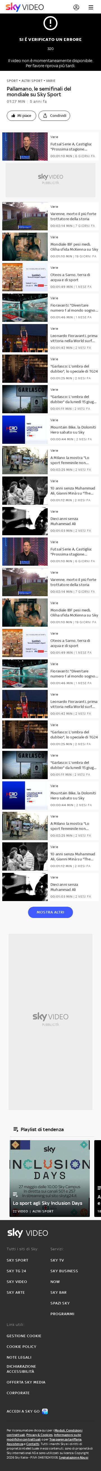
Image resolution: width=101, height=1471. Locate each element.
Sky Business (64, 1271)
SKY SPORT (17, 1260)
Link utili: (15, 1325)
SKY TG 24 (16, 1271)
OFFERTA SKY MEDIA (26, 1382)
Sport (12, 81)
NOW (55, 1282)
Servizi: (57, 1249)
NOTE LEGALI (19, 1357)
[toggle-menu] (90, 7)
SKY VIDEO (17, 1282)
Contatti (33, 1444)
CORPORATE (18, 1393)
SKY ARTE (16, 1292)
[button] (21, 116)
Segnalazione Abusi (73, 1457)
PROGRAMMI (62, 1314)
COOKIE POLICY (21, 1347)
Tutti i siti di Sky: (22, 1249)
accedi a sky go (23, 1411)
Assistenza (15, 1444)
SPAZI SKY (60, 1303)
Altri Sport (32, 81)
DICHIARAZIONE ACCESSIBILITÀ (21, 1369)
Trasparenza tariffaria (65, 1439)
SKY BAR (58, 1292)
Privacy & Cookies (39, 1435)
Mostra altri (50, 912)
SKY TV (57, 1260)
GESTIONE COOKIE (24, 1336)
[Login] (76, 7)
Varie (51, 81)
